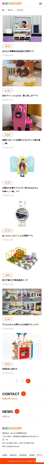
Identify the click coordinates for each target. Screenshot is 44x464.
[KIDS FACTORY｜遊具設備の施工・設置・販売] (12, 3)
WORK (31, 455)
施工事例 (7, 90)
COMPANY (23, 455)
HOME (4, 455)
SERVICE (13, 455)
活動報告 (7, 46)
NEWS (39, 455)
